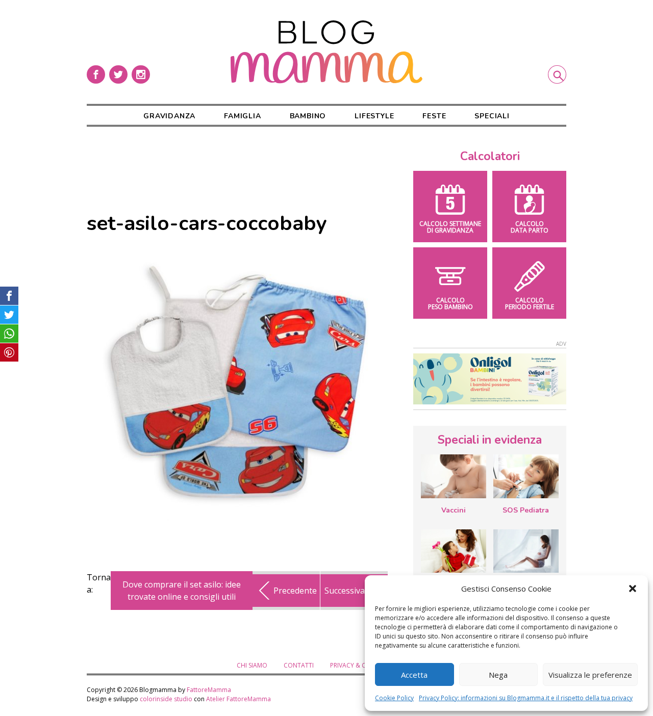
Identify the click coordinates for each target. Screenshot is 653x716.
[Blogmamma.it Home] (326, 52)
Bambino (308, 116)
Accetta (414, 675)
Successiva (344, 590)
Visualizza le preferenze (590, 675)
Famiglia (242, 116)
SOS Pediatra (526, 510)
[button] (632, 588)
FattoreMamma (209, 689)
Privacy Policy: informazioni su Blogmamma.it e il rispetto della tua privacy (526, 698)
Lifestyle (374, 116)
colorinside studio (166, 699)
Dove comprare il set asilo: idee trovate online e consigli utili (181, 590)
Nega (498, 675)
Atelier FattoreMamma (238, 699)
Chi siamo (252, 665)
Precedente (295, 590)
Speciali (491, 116)
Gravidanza (169, 116)
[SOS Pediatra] (526, 476)
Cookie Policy (394, 698)
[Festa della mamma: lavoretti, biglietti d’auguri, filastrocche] (453, 551)
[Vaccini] (453, 476)
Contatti (299, 665)
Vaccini (453, 510)
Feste (434, 116)
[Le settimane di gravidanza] (526, 551)
